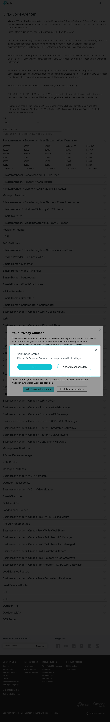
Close (95, 350)
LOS (34, 366)
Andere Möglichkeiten (75, 366)
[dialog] (55, 361)
